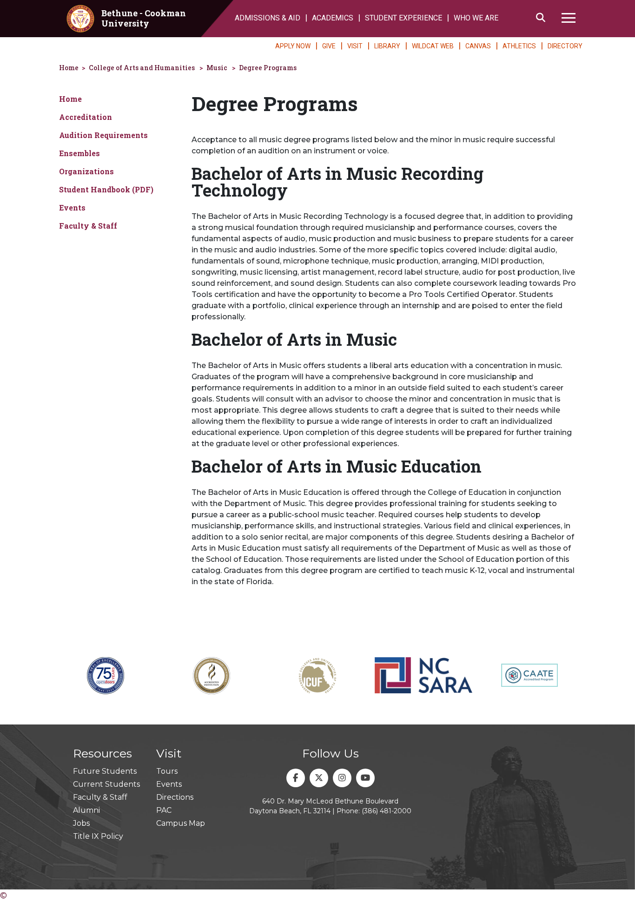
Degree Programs (268, 67)
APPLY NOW (293, 46)
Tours (167, 771)
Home (69, 67)
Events (72, 207)
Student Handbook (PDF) (106, 189)
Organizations (86, 171)
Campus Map (180, 823)
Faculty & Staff (88, 225)
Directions (174, 797)
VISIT (355, 46)
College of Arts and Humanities (142, 67)
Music (216, 67)
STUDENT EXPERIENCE (403, 17)
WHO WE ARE (476, 17)
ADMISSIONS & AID (267, 17)
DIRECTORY (565, 46)
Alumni (86, 810)
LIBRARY (387, 46)
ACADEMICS (332, 17)
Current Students (106, 784)
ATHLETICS (519, 46)
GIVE (329, 46)
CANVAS (478, 46)
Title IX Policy (98, 836)
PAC (164, 810)
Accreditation (85, 116)
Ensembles (79, 153)
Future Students (105, 771)
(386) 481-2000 (386, 811)
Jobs (81, 823)
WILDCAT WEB (433, 46)
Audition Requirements (103, 135)
